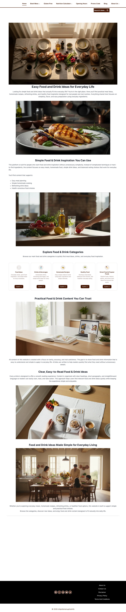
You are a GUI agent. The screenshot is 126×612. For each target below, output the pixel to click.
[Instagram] (59, 592)
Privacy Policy (102, 596)
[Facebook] (55, 592)
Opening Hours (81, 4)
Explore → (19, 286)
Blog (105, 4)
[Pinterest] (63, 592)
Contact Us (102, 589)
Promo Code (95, 4)
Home (24, 4)
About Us (102, 585)
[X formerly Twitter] (70, 592)
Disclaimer (102, 592)
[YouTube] (66, 592)
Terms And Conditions (102, 599)
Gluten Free (48, 4)
